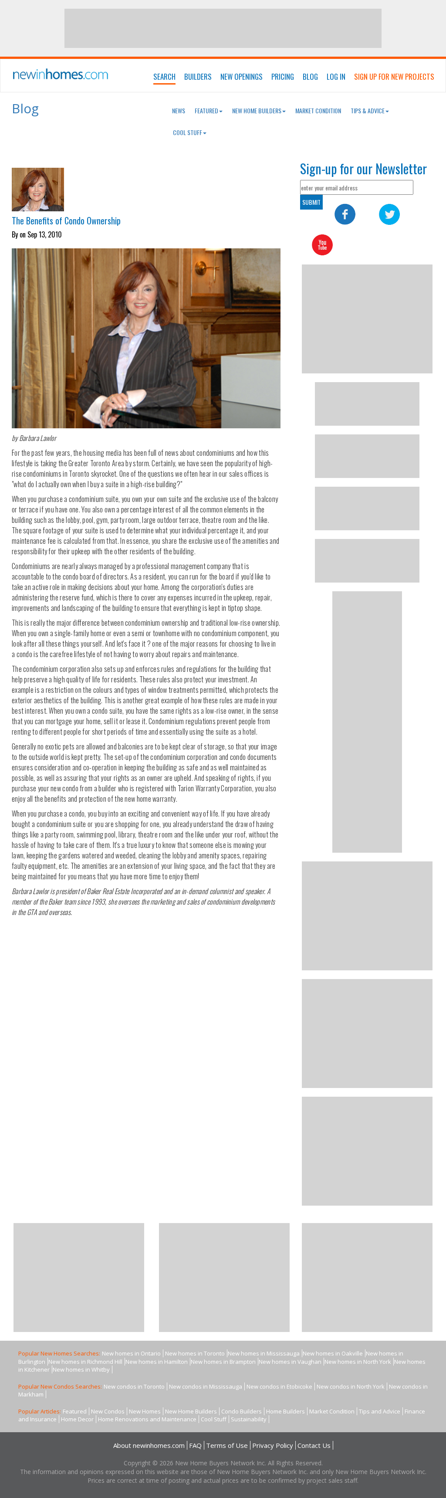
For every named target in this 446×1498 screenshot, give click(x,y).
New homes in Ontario (131, 1353)
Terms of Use (227, 1445)
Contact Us (314, 1445)
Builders (198, 76)
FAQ (195, 1445)
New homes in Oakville (333, 1353)
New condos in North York (351, 1386)
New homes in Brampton (223, 1362)
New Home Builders (256, 110)
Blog (310, 76)
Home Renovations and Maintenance (147, 1419)
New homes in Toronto (195, 1353)
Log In (336, 76)
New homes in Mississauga (264, 1353)
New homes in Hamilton (156, 1362)
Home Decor (77, 1419)
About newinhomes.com (149, 1445)
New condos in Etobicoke (279, 1386)
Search (164, 76)
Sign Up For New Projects (394, 76)
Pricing (282, 76)
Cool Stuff (187, 132)
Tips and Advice (379, 1411)
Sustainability (249, 1419)
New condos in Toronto (134, 1386)
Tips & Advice (368, 110)
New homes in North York (357, 1362)
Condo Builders (241, 1411)
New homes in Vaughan (290, 1362)
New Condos (108, 1411)
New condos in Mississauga (205, 1386)
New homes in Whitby (81, 1369)
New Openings (241, 76)
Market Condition (318, 110)
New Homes (145, 1411)
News (178, 110)
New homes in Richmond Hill (85, 1362)
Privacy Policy (272, 1445)
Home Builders (285, 1411)
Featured (206, 110)
